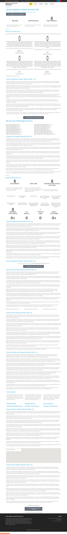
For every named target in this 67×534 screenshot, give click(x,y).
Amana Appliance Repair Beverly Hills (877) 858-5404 (12, 4)
